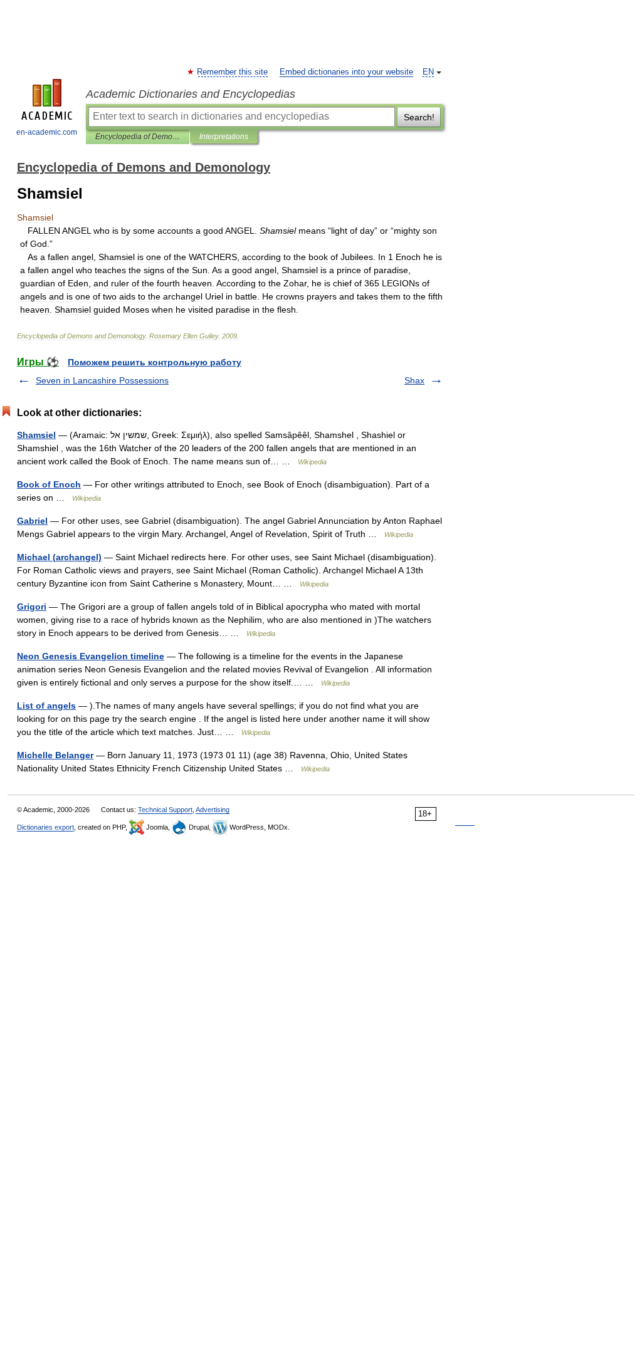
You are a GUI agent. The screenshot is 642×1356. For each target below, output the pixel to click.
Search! (419, 117)
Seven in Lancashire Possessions (102, 380)
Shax (414, 380)
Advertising (212, 809)
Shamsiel (36, 435)
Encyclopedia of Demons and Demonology (137, 136)
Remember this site (233, 72)
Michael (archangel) (59, 557)
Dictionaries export (45, 827)
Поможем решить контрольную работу (154, 362)
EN (428, 72)
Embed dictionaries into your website (346, 72)
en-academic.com (46, 132)
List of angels (46, 706)
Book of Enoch (49, 484)
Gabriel (32, 521)
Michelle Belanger (55, 755)
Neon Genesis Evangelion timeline (90, 656)
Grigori (31, 607)
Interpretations (223, 136)
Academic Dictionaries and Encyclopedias (190, 94)
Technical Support (165, 809)
